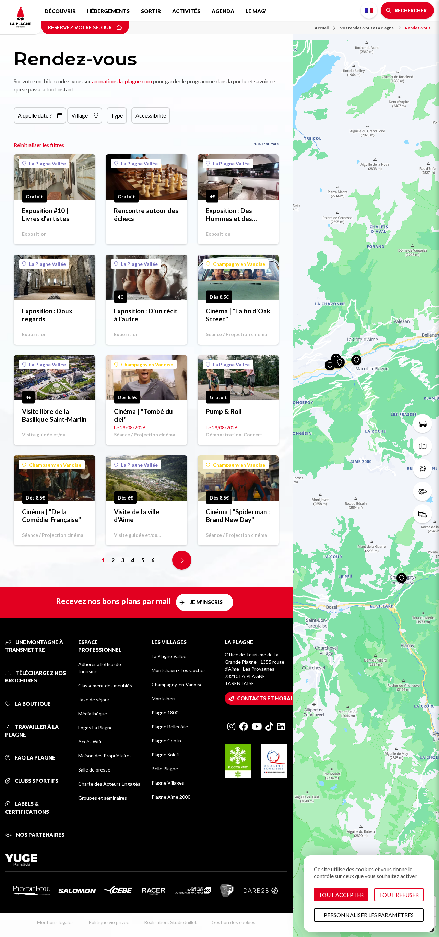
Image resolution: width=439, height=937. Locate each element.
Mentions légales (55, 922)
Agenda (223, 11)
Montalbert (164, 698)
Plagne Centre (167, 740)
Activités (186, 11)
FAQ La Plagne (34, 757)
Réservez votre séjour (80, 27)
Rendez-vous (417, 27)
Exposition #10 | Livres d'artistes (45, 214)
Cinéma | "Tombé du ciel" (143, 415)
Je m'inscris (206, 602)
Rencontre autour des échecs (146, 214)
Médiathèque (92, 713)
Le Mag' (256, 11)
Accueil (322, 27)
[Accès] (422, 513)
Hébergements (108, 11)
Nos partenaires (39, 834)
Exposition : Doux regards (47, 315)
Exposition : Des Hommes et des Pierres (229, 214)
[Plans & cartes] (422, 446)
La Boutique (32, 704)
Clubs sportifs (36, 781)
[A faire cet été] (422, 423)
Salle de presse (94, 770)
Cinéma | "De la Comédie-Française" (51, 515)
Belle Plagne (165, 769)
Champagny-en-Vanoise (177, 684)
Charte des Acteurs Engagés (109, 784)
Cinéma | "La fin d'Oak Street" (238, 315)
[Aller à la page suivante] (181, 560)
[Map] (366, 468)
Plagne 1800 (165, 712)
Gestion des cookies (234, 922)
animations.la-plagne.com (122, 81)
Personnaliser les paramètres (369, 915)
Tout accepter (341, 894)
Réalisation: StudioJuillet (170, 922)
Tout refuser (399, 894)
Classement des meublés (105, 685)
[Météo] (422, 491)
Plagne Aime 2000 (171, 797)
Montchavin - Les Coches (179, 670)
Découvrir (60, 11)
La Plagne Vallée (47, 164)
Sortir (151, 11)
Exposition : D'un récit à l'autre (145, 315)
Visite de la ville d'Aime (136, 515)
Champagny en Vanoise (239, 264)
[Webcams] (422, 468)
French (369, 10)
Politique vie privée (108, 922)
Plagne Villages (168, 783)
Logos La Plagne (95, 727)
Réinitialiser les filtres (39, 144)
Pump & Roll (224, 411)
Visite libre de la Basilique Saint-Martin (54, 415)
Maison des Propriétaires (105, 756)
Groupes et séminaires (102, 798)
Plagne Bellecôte (170, 726)
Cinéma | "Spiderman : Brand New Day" (238, 515)
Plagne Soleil (165, 754)
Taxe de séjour (93, 699)
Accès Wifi (89, 741)
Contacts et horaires (269, 698)
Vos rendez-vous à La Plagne (367, 27)
